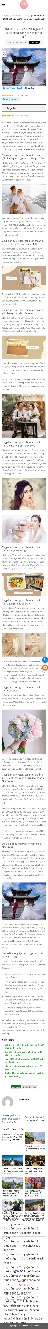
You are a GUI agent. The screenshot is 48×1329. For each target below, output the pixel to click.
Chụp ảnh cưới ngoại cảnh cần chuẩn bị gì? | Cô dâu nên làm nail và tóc (23, 1258)
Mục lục (8, 1211)
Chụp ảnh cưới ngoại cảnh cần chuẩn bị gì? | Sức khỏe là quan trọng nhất (22, 1233)
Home (6, 15)
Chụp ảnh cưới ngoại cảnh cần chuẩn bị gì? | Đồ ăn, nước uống (22, 1269)
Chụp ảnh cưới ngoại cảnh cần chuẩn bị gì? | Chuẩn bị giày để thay (21, 1280)
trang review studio (26, 149)
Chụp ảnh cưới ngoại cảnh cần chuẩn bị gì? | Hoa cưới (21, 1290)
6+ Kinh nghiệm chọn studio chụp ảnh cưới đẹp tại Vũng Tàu (11, 1118)
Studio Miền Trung (20, 15)
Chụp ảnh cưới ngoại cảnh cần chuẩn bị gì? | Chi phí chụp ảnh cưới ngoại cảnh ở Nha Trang (21, 1301)
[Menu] (3, 4)
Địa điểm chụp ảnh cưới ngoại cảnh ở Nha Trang (21, 1312)
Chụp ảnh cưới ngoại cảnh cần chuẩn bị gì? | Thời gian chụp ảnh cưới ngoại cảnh (23, 1220)
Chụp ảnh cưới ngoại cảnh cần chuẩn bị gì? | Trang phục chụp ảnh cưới (21, 1245)
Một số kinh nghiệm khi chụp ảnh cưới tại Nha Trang (23, 1320)
